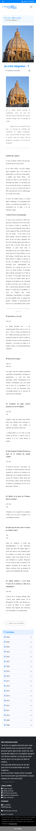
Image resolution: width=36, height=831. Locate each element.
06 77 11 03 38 (29, 1)
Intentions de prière (10, 793)
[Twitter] (3, 1)
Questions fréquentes (10, 795)
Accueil (8, 18)
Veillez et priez (8, 791)
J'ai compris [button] (18, 828)
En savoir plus (13, 823)
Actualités (17, 18)
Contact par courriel (10, 811)
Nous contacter (8, 797)
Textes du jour (7, 789)
